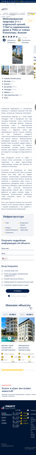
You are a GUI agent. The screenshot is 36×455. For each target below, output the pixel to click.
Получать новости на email (18, 296)
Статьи (3, 420)
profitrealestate (33, 414)
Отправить (17, 291)
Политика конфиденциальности (7, 444)
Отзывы (3, 16)
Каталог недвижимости (11, 14)
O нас (3, 14)
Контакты (8, 16)
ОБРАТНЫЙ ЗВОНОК (30, 21)
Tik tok (25, 420)
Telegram (25, 423)
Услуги (3, 417)
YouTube (25, 415)
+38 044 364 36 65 (16, 421)
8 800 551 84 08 (16, 425)
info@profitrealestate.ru (33, 410)
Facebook (25, 413)
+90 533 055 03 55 (16, 413)
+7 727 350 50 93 (16, 417)
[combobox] (4, 258)
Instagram (25, 418)
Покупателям (21, 14)
